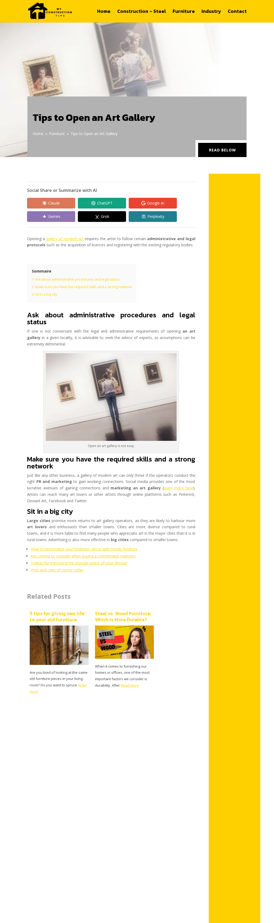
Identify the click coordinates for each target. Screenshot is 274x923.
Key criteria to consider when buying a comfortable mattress (83, 556)
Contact (237, 12)
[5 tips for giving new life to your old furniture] (59, 663)
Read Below (222, 149)
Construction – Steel (141, 12)
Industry (211, 12)
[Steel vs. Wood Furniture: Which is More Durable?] (124, 657)
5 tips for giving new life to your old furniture (57, 616)
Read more (130, 685)
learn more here (178, 487)
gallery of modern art (64, 238)
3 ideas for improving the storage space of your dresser (79, 562)
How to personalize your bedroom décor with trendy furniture (84, 549)
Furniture (184, 12)
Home (104, 12)
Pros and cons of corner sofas (57, 569)
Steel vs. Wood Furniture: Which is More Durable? (123, 616)
